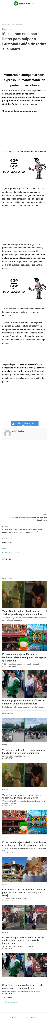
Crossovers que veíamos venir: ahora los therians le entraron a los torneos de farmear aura (23, 940)
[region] (24, 13)
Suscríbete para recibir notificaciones (26, 424)
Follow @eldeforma (11, 1002)
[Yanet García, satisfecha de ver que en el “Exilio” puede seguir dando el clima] (24, 594)
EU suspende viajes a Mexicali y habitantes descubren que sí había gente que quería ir (24, 657)
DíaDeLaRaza (14, 552)
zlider (4, 980)
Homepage (6, 24)
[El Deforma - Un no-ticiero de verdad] (24, 3)
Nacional (6, 789)
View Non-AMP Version (30, 1018)
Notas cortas (17, 24)
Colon (4, 552)
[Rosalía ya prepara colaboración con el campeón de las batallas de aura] (24, 684)
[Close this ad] (47, 1020)
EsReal (5, 744)
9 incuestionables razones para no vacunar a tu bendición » (28, 518)
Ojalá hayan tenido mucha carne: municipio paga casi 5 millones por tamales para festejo (24, 892)
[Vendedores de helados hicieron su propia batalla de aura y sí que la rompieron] (24, 730)
